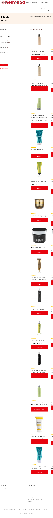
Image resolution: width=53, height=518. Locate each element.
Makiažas (27, 2)
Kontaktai (30, 501)
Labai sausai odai (4, 42)
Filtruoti (4, 64)
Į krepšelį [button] (39, 58)
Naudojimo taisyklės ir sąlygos (35, 499)
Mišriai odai (3, 45)
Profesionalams (44, 2)
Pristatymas (30, 490)
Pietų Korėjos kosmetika (9, 509)
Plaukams (34, 2)
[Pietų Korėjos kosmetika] (2, 2)
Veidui (5, 2)
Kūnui (11, 2)
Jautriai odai (3, 40)
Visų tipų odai (3, 52)
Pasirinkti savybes (39, 126)
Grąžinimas (30, 495)
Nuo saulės (19, 2)
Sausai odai (3, 50)
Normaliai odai (3, 47)
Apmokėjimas (31, 493)
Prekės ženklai (31, 511)
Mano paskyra (31, 488)
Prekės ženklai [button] (5, 5)
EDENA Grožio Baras (5, 488)
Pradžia (31, 16)
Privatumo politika (32, 497)
